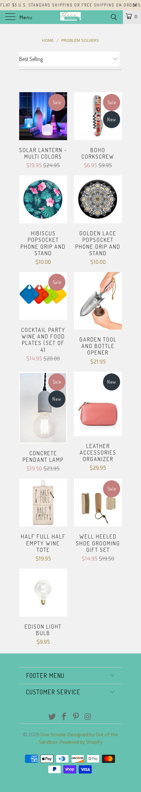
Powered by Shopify (81, 742)
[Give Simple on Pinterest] (76, 716)
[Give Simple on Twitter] (52, 716)
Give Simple (53, 734)
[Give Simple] (70, 17)
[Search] (113, 16)
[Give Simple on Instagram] (88, 716)
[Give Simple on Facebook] (64, 716)
